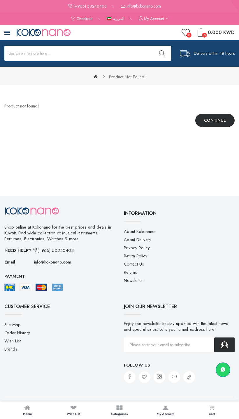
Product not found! (127, 77)
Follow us (137, 365)
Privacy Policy (137, 248)
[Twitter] (144, 377)
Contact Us (134, 264)
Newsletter (133, 280)
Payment (14, 276)
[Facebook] (130, 377)
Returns (130, 272)
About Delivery (137, 239)
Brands (10, 349)
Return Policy (135, 256)
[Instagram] (159, 377)
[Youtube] (174, 377)
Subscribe (224, 344)
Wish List (12, 341)
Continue (215, 120)
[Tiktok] (189, 377)
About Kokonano (139, 231)
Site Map (12, 324)
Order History (17, 333)
